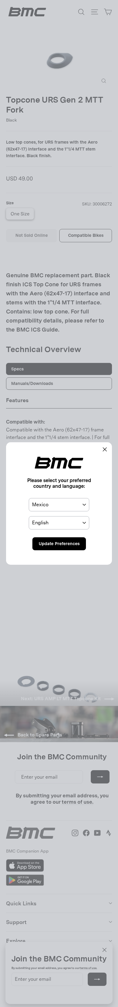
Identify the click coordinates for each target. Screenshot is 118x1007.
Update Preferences (59, 543)
